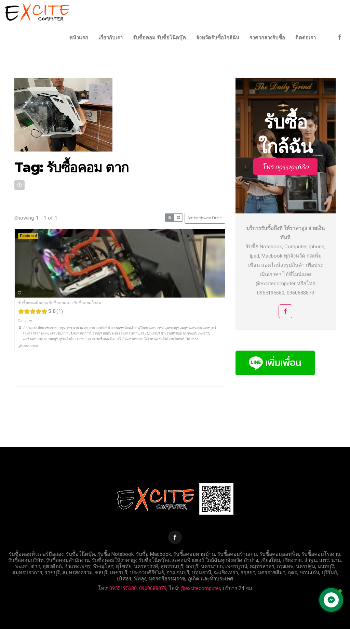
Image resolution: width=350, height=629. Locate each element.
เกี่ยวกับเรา (110, 38)
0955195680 (31, 346)
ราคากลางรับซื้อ (267, 38)
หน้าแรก (78, 38)
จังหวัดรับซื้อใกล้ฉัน (217, 38)
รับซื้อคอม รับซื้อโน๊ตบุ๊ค (159, 38)
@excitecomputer (200, 588)
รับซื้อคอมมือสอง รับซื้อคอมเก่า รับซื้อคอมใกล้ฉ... (61, 302)
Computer (25, 320)
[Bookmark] (19, 292)
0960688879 (152, 588)
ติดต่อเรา (305, 38)
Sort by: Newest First (203, 218)
